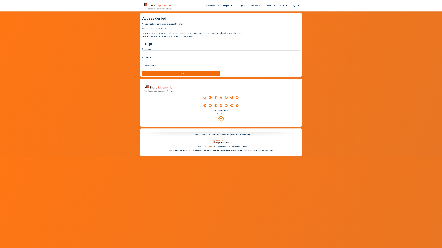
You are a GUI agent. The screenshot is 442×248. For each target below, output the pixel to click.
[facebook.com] (215, 97)
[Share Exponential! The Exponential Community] (157, 5)
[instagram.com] (210, 97)
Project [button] (226, 5)
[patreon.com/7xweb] (226, 97)
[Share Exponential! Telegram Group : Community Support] (221, 105)
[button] (294, 5)
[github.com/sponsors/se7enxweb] (221, 97)
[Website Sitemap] (231, 105)
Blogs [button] (240, 5)
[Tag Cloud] (226, 105)
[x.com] (205, 97)
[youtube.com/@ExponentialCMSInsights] (215, 105)
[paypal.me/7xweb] (231, 97)
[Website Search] (237, 105)
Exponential (208, 147)
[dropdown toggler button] (217, 5)
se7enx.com (221, 113)
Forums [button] (254, 5)
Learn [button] (268, 5)
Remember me (151, 65)
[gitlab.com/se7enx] (210, 105)
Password (146, 57)
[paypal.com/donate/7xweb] (237, 97)
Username (146, 49)
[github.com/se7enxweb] (205, 105)
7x (211, 134)
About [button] (282, 5)
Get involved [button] (209, 5)
